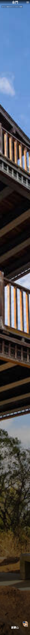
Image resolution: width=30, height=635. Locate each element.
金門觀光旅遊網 (15, 2)
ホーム (4, 6)
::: (0, 1)
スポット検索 (18, 6)
